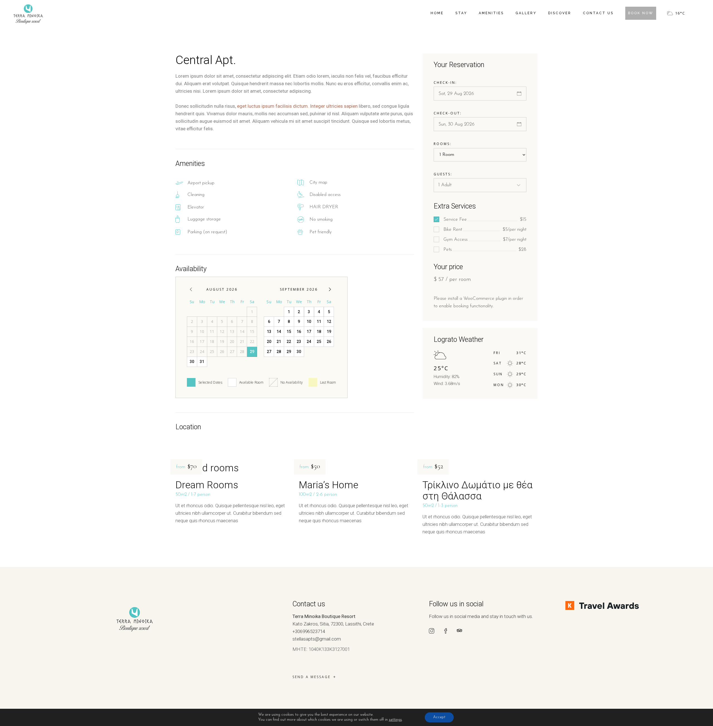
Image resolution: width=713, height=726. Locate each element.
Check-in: (445, 82)
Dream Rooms (206, 485)
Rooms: (442, 143)
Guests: (443, 174)
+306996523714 (308, 631)
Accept (439, 717)
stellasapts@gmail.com (316, 639)
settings (395, 720)
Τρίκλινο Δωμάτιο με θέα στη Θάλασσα (478, 490)
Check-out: (448, 113)
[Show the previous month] (191, 289)
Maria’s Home (328, 485)
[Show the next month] (330, 289)
